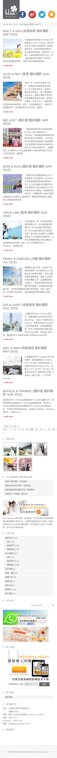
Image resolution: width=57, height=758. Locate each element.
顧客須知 (8, 697)
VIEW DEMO (19, 669)
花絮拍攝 (8, 569)
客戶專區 (8, 594)
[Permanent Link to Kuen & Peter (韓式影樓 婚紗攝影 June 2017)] (40, 455)
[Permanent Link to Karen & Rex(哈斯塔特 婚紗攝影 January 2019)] (25, 455)
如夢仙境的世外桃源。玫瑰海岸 (18, 486)
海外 (9, 542)
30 (53, 429)
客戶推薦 (8, 553)
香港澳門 (10, 546)
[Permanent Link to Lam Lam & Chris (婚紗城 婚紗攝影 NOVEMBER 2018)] (25, 471)
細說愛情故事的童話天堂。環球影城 (19, 490)
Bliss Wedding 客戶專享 (19, 675)
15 (23, 429)
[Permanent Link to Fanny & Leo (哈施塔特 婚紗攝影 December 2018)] (10, 455)
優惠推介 (8, 589)
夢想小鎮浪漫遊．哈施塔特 (16, 481)
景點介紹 (8, 585)
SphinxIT (46, 752)
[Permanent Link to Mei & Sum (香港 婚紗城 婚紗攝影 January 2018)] (10, 471)
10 (15, 429)
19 (41, 429)
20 (49, 429)
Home (15, 24)
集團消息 (8, 581)
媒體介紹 (8, 577)
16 (27, 429)
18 (36, 429)
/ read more (8, 65)
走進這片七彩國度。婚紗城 (16, 494)
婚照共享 (8, 538)
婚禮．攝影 (9, 573)
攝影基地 (10, 549)
